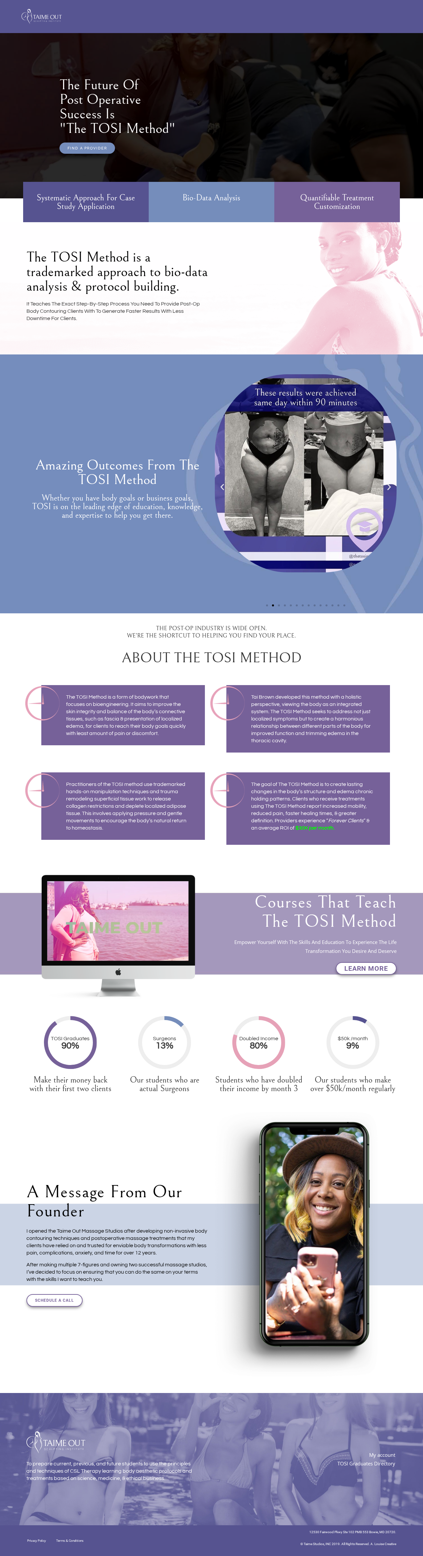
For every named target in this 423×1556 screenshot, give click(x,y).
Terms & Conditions (70, 1540)
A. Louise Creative (383, 1544)
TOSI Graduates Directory (366, 1463)
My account (382, 1455)
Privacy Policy (36, 1540)
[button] (222, 487)
